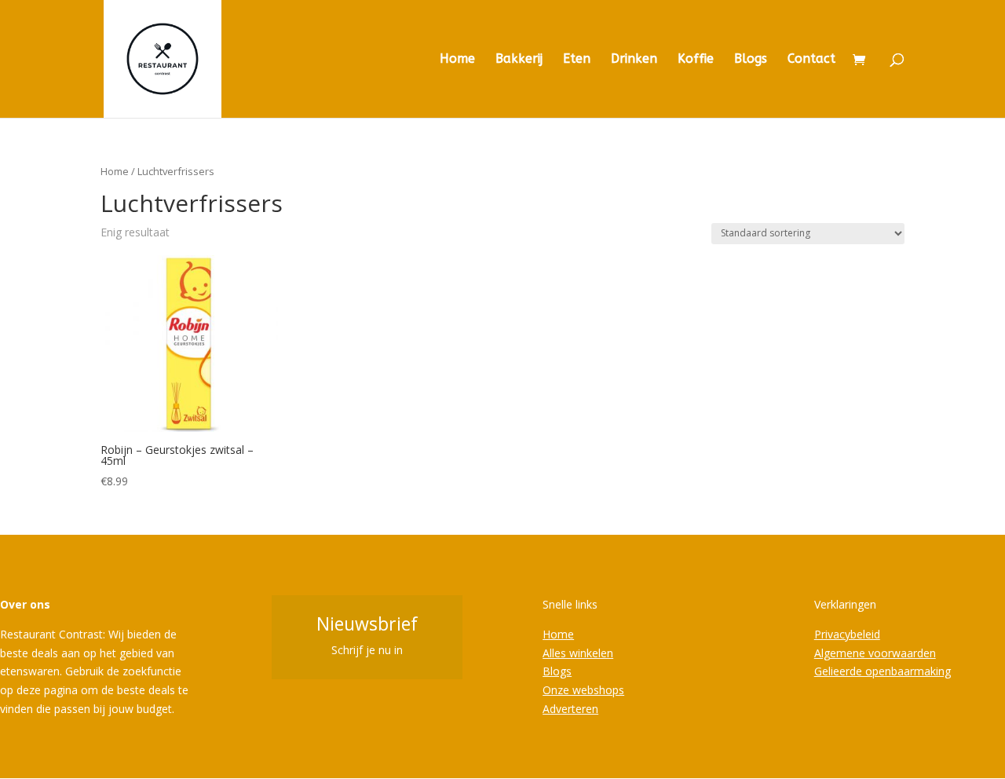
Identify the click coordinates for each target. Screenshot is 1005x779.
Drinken (634, 59)
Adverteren (570, 708)
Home (457, 59)
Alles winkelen (578, 653)
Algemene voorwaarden (875, 653)
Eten (576, 59)
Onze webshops (583, 689)
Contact (811, 59)
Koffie (696, 59)
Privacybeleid (847, 634)
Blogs (750, 59)
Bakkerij (519, 59)
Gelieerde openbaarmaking (882, 671)
